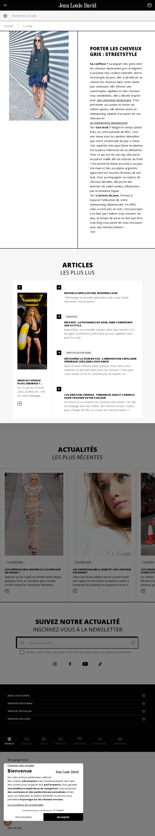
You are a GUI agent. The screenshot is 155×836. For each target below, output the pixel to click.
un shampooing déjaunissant (109, 123)
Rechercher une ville (24, 16)
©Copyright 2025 (18, 760)
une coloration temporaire (114, 100)
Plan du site (15, 828)
